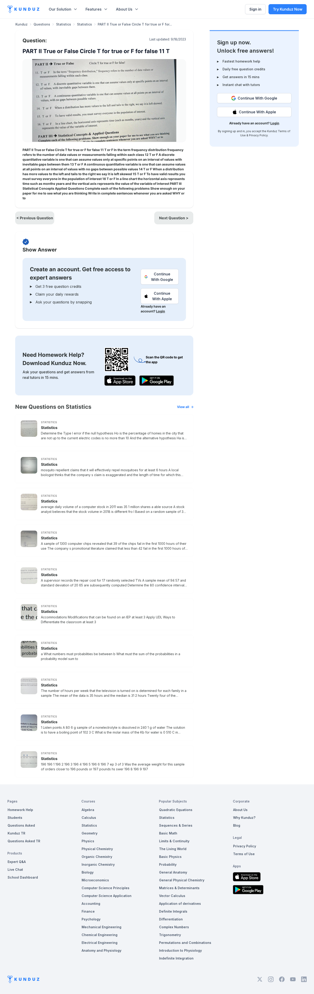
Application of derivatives (180, 903)
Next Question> (173, 218)
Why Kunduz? (244, 818)
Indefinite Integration (176, 958)
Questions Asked (21, 825)
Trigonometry (170, 935)
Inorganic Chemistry (98, 864)
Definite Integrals (173, 911)
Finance (88, 911)
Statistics (63, 24)
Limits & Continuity (174, 841)
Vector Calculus (172, 896)
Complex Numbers (174, 927)
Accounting (91, 903)
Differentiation (171, 919)
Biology (88, 872)
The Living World (172, 849)
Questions (42, 24)
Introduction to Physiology (180, 950)
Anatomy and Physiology (101, 950)
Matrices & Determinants (179, 888)
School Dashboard (23, 877)
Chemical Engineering (99, 935)
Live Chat (15, 869)
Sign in (255, 9)
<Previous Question (34, 218)
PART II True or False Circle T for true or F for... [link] (135, 24)
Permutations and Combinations (185, 943)
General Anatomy (173, 872)
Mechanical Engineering (101, 927)
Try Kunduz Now (287, 9)
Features (94, 9)
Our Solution (60, 9)
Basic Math (168, 833)
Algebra (88, 810)
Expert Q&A (17, 862)
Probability (168, 864)
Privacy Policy (258, 135)
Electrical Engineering (99, 943)
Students (15, 818)
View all (183, 407)
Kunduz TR (16, 833)
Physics (88, 841)
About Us (124, 9)
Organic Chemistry (97, 857)
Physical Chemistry (97, 849)
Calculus (89, 818)
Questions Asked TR (24, 841)
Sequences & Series (175, 825)
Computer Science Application (106, 896)
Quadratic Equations (175, 810)
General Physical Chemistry (181, 880)
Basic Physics (170, 857)
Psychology (91, 919)
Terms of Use (244, 854)
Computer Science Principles (105, 888)
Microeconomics (95, 880)
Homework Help (20, 810)
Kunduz (21, 24)
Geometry (89, 833)
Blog (236, 825)
